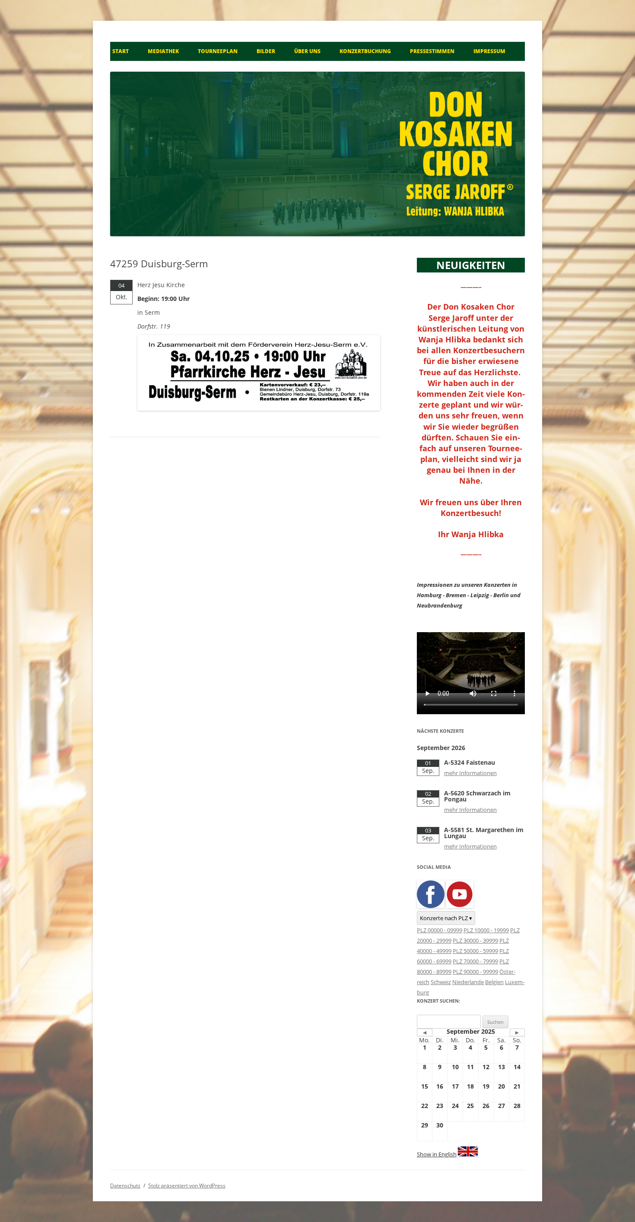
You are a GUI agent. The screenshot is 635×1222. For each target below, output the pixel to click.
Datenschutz (125, 1185)
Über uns (307, 51)
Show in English (437, 1154)
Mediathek (163, 51)
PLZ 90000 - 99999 (475, 971)
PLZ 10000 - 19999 (486, 930)
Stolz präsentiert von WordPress (186, 1185)
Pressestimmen (432, 51)
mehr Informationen (470, 773)
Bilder (266, 51)
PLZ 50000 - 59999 (475, 951)
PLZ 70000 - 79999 (475, 961)
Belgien (494, 982)
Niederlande (468, 982)
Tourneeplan (218, 51)
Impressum (489, 51)
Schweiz (441, 982)
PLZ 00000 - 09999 (439, 930)
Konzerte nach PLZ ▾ (446, 918)
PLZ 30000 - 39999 (475, 940)
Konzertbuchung (365, 51)
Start (120, 51)
